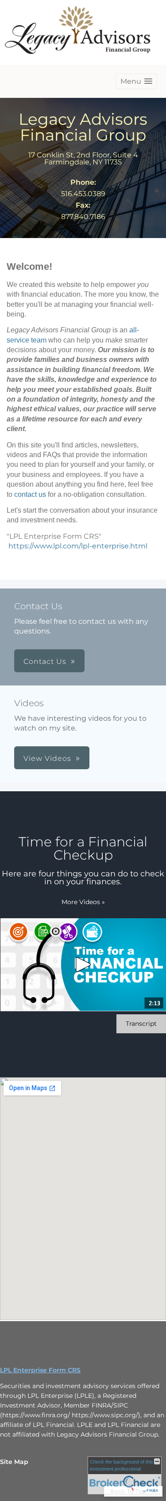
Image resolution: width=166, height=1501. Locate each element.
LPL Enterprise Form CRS (40, 1370)
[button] (136, 81)
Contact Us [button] (44, 661)
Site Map (14, 1462)
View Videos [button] (47, 758)
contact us (30, 494)
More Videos (83, 902)
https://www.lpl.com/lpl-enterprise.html (77, 546)
